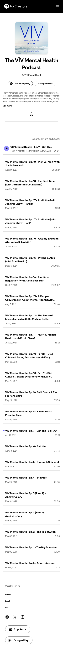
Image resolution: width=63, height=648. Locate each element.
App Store (20, 629)
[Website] (31, 114)
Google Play (21, 640)
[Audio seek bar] (31, 154)
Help (7, 607)
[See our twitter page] (15, 617)
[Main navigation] (57, 7)
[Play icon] (6, 148)
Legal (7, 601)
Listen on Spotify (22, 83)
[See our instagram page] (23, 617)
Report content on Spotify (45, 139)
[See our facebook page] (7, 617)
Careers (8, 595)
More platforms (44, 83)
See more (7, 105)
